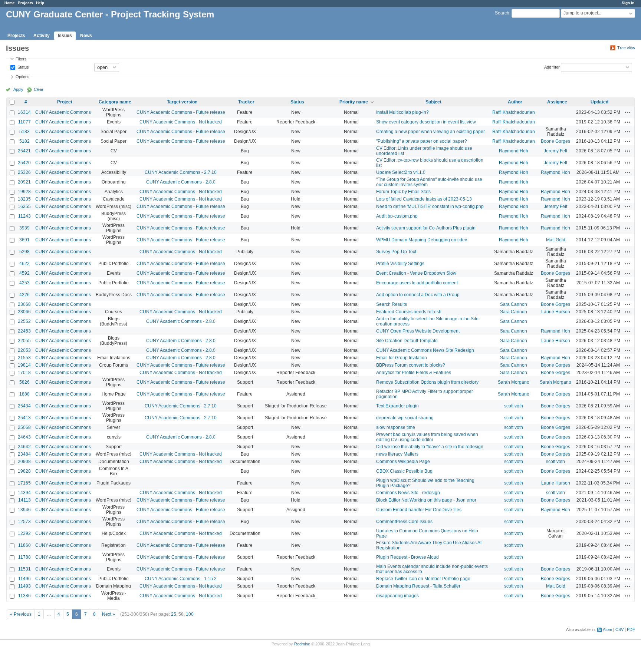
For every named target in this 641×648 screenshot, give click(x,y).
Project (64, 102)
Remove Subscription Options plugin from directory (427, 382)
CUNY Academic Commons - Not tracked (180, 122)
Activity (41, 35)
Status (22, 67)
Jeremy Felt (555, 150)
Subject (433, 102)
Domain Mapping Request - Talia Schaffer (418, 586)
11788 (24, 557)
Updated (599, 102)
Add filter (552, 67)
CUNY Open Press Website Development (418, 331)
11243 (24, 216)
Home (9, 3)
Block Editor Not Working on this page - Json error (426, 500)
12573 (24, 521)
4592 (24, 273)
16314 (24, 112)
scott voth (513, 406)
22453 (24, 331)
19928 (24, 191)
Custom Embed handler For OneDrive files (418, 509)
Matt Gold (555, 239)
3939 (24, 228)
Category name (115, 102)
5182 (24, 141)
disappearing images (397, 595)
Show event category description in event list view (426, 122)
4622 (24, 263)
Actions (628, 112)
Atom (607, 629)
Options (23, 77)
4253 (24, 282)
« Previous (21, 614)
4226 (24, 294)
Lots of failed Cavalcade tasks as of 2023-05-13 (424, 199)
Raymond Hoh (513, 150)
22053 (24, 350)
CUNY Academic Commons (63, 112)
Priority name (353, 102)
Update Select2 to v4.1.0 (400, 172)
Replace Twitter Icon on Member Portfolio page (423, 578)
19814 (24, 365)
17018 (24, 372)
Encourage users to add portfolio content (417, 282)
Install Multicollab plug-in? (402, 112)
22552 (24, 321)
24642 (24, 446)
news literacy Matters (397, 454)
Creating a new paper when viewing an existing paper (430, 131)
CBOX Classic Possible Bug (404, 471)
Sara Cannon (513, 304)
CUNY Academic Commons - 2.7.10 (181, 172)
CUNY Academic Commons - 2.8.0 (181, 182)
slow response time (395, 427)
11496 (24, 578)
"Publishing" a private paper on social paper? (421, 141)
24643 (24, 437)
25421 (24, 150)
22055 (24, 340)
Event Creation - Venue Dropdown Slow (416, 273)
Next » (108, 614)
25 (173, 614)
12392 (24, 533)
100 (190, 614)
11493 (24, 586)
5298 (24, 251)
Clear (38, 89)
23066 (24, 311)
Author (515, 102)
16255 (24, 206)
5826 (24, 382)
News (86, 35)
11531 (24, 569)
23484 (24, 454)
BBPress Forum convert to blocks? (410, 365)
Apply (18, 89)
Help (40, 3)
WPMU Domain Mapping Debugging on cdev (421, 239)
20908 (24, 461)
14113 (24, 500)
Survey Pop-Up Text (396, 251)
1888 (24, 394)
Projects (25, 3)
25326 (24, 172)
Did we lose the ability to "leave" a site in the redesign (429, 446)
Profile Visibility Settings (400, 263)
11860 (24, 545)
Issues (65, 35)
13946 (24, 509)
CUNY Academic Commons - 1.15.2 (181, 578)
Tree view (626, 48)
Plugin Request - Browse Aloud (407, 557)
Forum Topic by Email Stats (403, 191)
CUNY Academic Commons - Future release (181, 112)
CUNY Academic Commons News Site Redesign (425, 350)
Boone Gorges (555, 141)
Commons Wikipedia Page (403, 461)
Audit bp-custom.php (397, 216)
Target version (182, 102)
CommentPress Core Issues (404, 521)
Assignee (557, 102)
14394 (24, 492)
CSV (619, 629)
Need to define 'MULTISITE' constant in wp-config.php (430, 206)
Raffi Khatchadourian (513, 112)
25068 (24, 427)
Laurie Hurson (555, 311)
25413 (24, 417)
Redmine (302, 644)
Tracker (246, 102)
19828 (24, 471)
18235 (24, 199)
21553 (24, 357)
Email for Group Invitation (401, 357)
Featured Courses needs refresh (408, 311)
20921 (24, 182)
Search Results (391, 304)
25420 (24, 162)
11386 (24, 595)
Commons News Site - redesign (408, 492)
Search (502, 13)
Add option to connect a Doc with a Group (418, 294)
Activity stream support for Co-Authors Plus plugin (426, 228)
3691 (24, 239)
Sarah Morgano (513, 382)
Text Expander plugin (397, 406)
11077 (24, 122)
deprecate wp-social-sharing (405, 417)
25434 (24, 406)
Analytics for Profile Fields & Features (413, 372)
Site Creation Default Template (407, 340)
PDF (631, 629)
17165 (24, 483)
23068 (24, 304)
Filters (21, 59)
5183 (24, 131)
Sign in (628, 3)
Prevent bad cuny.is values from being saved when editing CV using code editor (427, 437)
